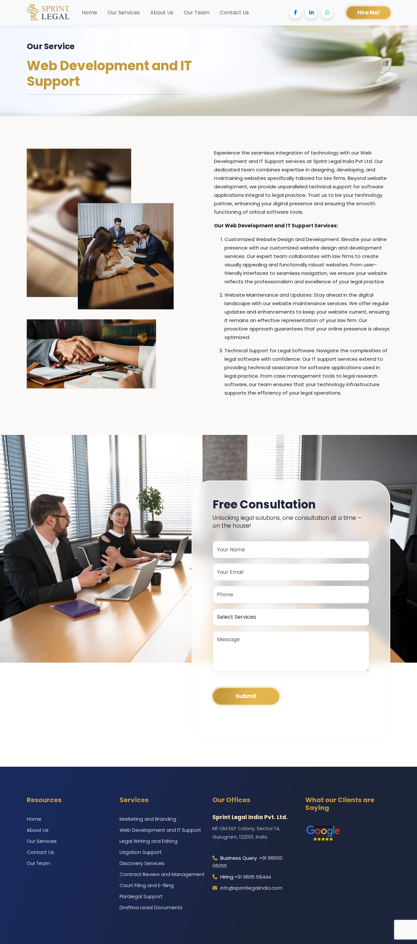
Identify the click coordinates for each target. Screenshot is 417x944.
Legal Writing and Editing (149, 841)
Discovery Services (142, 863)
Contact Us (234, 12)
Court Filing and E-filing (147, 885)
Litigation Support (141, 852)
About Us (161, 12)
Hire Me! (368, 12)
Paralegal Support (141, 896)
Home (89, 12)
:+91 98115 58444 (245, 876)
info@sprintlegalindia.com (250, 887)
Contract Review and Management (162, 874)
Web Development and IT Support (160, 830)
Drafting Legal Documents (151, 907)
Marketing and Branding (148, 819)
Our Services (124, 12)
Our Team (196, 12)
